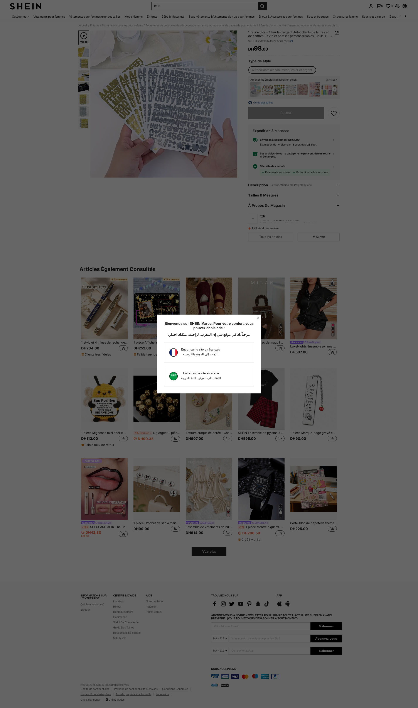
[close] (257, 318)
